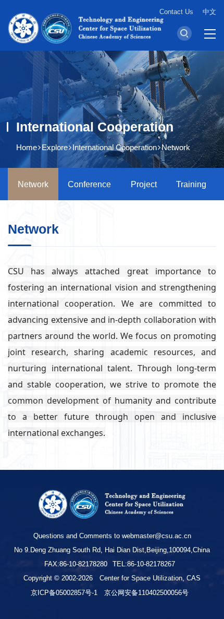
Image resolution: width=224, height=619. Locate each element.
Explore (55, 147)
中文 (209, 12)
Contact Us (176, 12)
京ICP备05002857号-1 (64, 593)
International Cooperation (114, 147)
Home (26, 147)
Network (175, 147)
